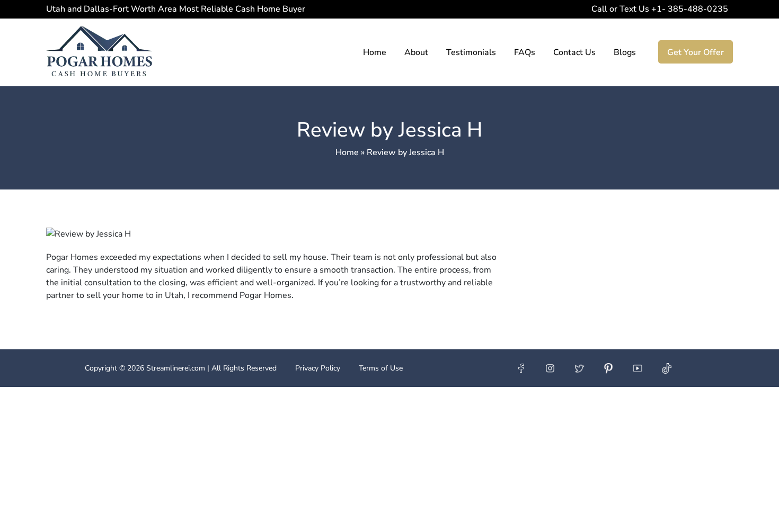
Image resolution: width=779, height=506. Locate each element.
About (416, 52)
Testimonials (471, 52)
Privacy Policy (317, 368)
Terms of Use (381, 368)
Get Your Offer (695, 52)
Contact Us (574, 52)
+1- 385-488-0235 (688, 9)
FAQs (524, 52)
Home (374, 52)
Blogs (625, 52)
